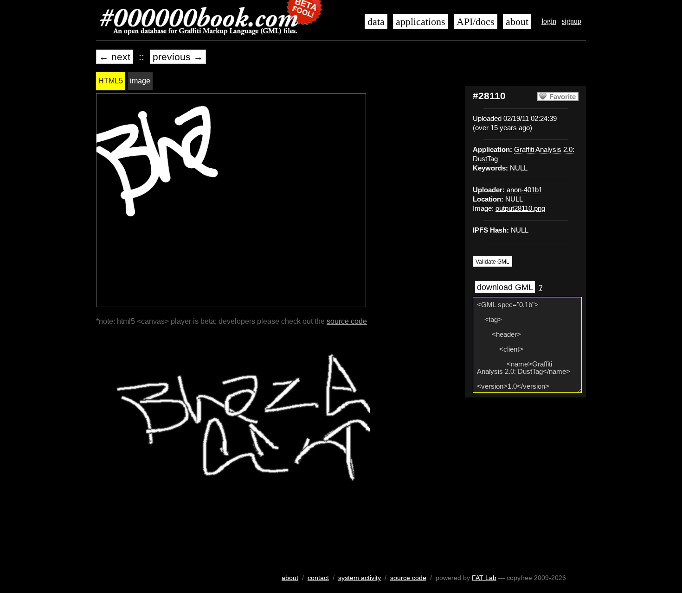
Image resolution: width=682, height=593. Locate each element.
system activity (359, 577)
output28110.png (520, 208)
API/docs (476, 21)
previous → (178, 56)
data (376, 21)
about (517, 21)
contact (318, 577)
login (548, 21)
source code (347, 321)
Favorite (562, 97)
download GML (505, 287)
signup (571, 21)
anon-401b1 (524, 190)
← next (114, 56)
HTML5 (110, 81)
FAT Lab (484, 577)
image (140, 81)
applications (420, 21)
